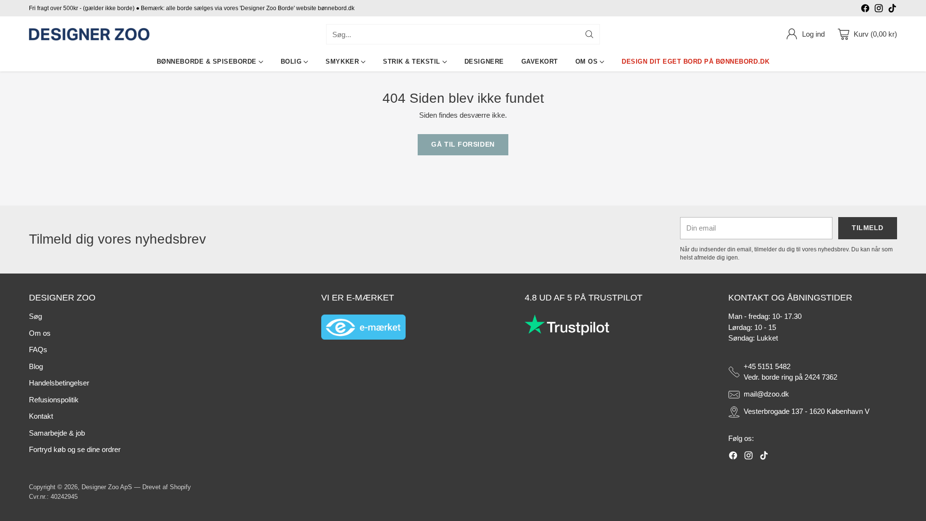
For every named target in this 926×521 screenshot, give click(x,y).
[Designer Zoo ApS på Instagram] (879, 9)
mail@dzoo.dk (766, 394)
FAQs (38, 349)
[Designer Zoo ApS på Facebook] (865, 9)
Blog (36, 366)
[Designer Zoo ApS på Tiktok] (892, 9)
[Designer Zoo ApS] (89, 34)
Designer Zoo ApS (107, 487)
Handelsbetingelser (59, 383)
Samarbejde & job (57, 433)
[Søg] (589, 34)
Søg (35, 316)
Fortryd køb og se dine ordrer (75, 449)
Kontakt (41, 416)
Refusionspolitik (54, 400)
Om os (40, 333)
